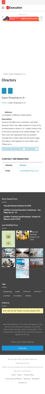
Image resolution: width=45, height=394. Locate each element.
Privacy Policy (29, 375)
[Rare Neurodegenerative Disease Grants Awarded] (8, 239)
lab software (18, 296)
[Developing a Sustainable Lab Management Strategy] (36, 252)
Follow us (5, 303)
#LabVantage (7, 291)
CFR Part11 (27, 291)
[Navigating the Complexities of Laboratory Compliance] (8, 252)
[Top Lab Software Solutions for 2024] (36, 236)
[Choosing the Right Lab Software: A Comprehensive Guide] (8, 262)
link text (23, 165)
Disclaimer (36, 379)
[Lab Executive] (15, 7)
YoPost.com (22, 14)
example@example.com (29, 171)
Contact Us (22, 383)
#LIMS (17, 291)
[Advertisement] (22, 47)
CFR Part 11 (38, 291)
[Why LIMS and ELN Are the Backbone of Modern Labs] (22, 268)
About (19, 375)
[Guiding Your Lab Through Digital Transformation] (22, 252)
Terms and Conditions (14, 379)
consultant (6, 296)
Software (28, 296)
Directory (27, 379)
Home (5, 74)
